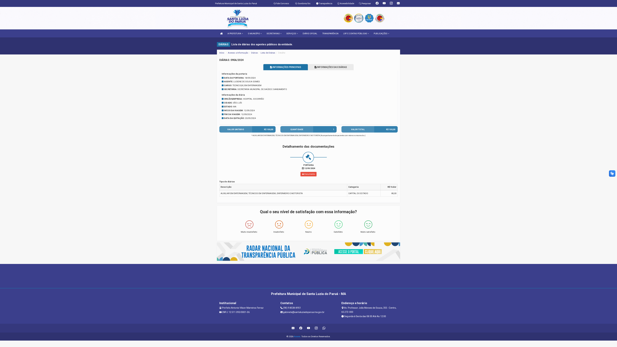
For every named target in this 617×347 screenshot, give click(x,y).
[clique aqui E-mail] (293, 328)
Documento (309, 174)
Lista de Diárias (268, 53)
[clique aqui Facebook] (301, 328)
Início (221, 53)
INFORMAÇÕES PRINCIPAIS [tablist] (286, 67)
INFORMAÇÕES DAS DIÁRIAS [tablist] (332, 67)
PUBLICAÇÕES (381, 33)
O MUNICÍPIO (254, 33)
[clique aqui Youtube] (308, 328)
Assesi (297, 336)
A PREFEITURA (235, 33)
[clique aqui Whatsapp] (324, 328)
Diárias (254, 53)
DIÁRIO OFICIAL (310, 33)
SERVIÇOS (291, 33)
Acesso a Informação (238, 53)
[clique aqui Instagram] (316, 328)
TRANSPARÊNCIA (330, 33)
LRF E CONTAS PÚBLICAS (355, 33)
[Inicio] (221, 33)
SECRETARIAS (273, 33)
